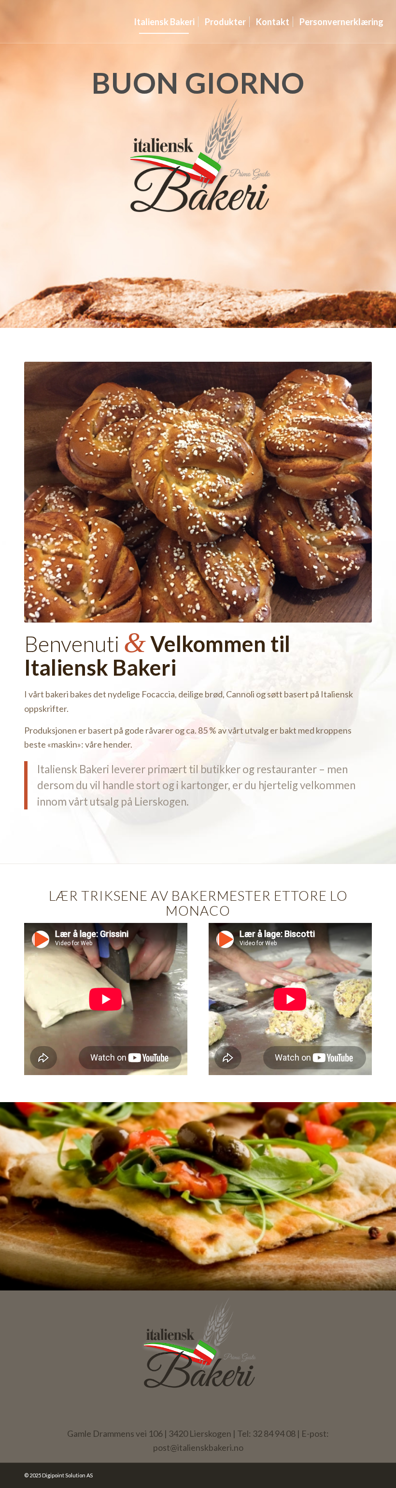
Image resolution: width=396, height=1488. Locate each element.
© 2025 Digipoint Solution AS (58, 1475)
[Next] (350, 492)
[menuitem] (164, 21)
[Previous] (45, 492)
